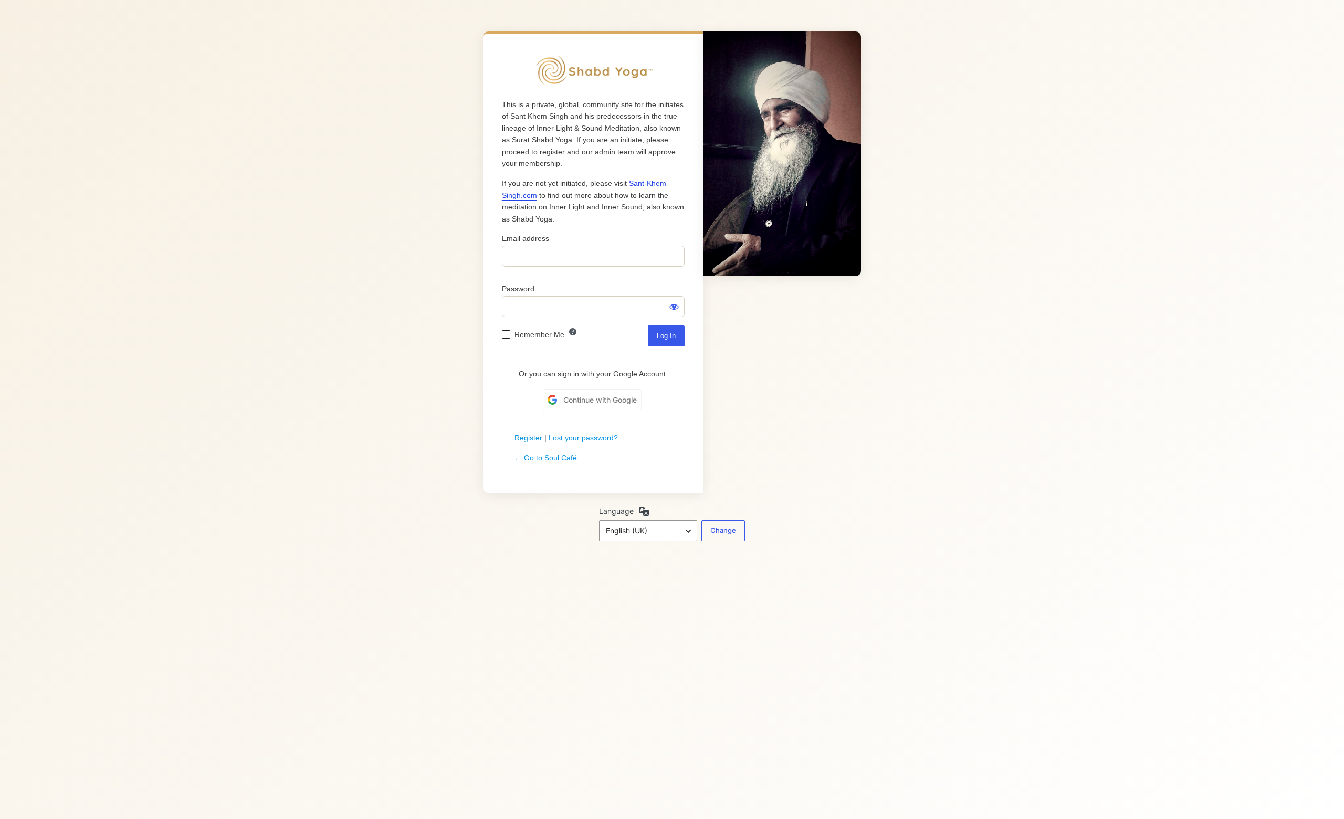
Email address (525, 238)
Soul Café (593, 70)
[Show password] (674, 306)
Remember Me (539, 334)
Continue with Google (600, 399)
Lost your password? (583, 438)
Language (616, 511)
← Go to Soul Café (545, 458)
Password (518, 289)
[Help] (572, 332)
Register (528, 438)
